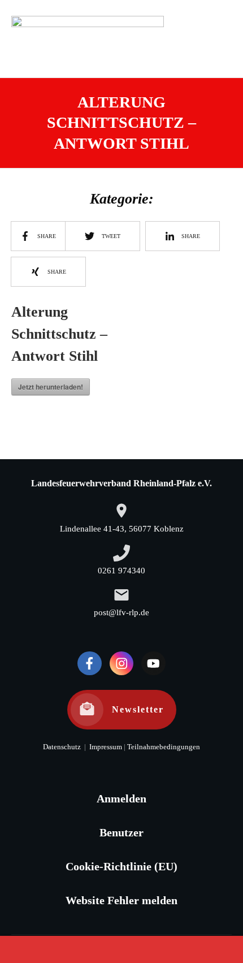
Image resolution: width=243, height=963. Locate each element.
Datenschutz (62, 747)
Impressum (105, 747)
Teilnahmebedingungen (163, 747)
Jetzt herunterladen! (50, 387)
